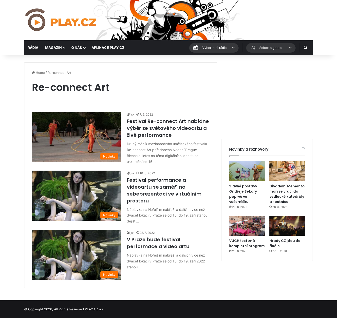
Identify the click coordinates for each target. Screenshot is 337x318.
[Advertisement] (267, 97)
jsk (132, 114)
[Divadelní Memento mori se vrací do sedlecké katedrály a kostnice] (287, 171)
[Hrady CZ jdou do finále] (287, 226)
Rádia (33, 47)
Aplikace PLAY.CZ (108, 47)
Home (40, 73)
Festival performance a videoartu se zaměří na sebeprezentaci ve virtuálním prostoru (164, 190)
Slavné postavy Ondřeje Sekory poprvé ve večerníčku (243, 194)
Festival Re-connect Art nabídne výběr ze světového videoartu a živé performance (168, 128)
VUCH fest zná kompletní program (247, 243)
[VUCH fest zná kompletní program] (247, 226)
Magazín (53, 47)
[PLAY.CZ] (61, 20)
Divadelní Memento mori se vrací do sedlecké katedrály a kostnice (287, 194)
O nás (76, 47)
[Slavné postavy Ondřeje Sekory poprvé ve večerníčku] (247, 171)
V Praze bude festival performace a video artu (158, 243)
